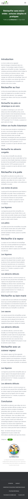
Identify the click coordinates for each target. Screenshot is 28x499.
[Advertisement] (14, 40)
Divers (10, 439)
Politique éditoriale (14, 491)
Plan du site (21, 495)
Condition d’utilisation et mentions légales (14, 487)
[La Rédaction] (14, 449)
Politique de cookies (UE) (10, 495)
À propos (10, 483)
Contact (18, 483)
